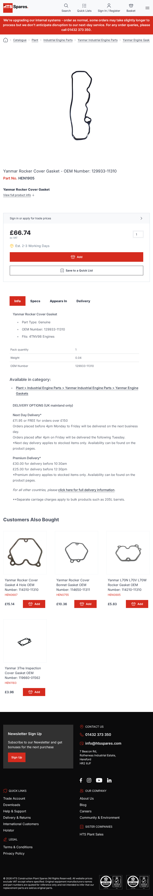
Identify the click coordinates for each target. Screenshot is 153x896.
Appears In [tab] (58, 301)
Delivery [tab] (83, 301)
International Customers (21, 824)
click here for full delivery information (86, 490)
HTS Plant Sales (91, 834)
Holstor (8, 830)
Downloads (11, 805)
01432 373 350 (98, 734)
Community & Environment (100, 818)
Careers (85, 811)
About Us (87, 798)
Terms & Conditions (17, 847)
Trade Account (14, 798)
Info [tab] (17, 301)
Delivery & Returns (17, 818)
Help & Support (14, 811)
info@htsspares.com (103, 743)
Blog (83, 805)
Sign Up (18, 758)
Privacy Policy (14, 853)
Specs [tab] (35, 301)
